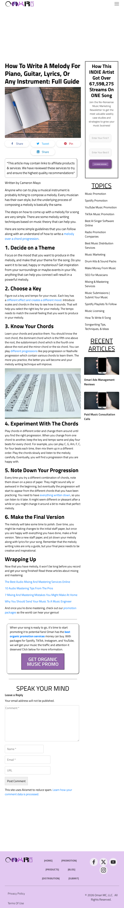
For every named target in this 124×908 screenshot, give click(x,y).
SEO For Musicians (96, 275)
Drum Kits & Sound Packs (100, 261)
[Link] (94, 862)
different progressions (23, 351)
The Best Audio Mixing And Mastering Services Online (37, 582)
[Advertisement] (62, 34)
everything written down (55, 495)
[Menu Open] (78, 3)
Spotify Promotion (96, 200)
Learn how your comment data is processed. (38, 792)
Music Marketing (95, 254)
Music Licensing (94, 311)
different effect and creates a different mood (34, 300)
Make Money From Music (100, 268)
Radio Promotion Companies (95, 234)
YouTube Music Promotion (101, 207)
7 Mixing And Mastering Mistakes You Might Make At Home (41, 595)
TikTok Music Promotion (99, 214)
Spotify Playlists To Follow (101, 304)
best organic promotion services (40, 634)
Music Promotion (95, 194)
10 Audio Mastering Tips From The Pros (29, 588)
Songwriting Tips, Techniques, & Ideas (97, 326)
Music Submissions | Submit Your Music (97, 295)
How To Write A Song (98, 317)
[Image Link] (20, 3)
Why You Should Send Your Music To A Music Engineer (38, 601)
